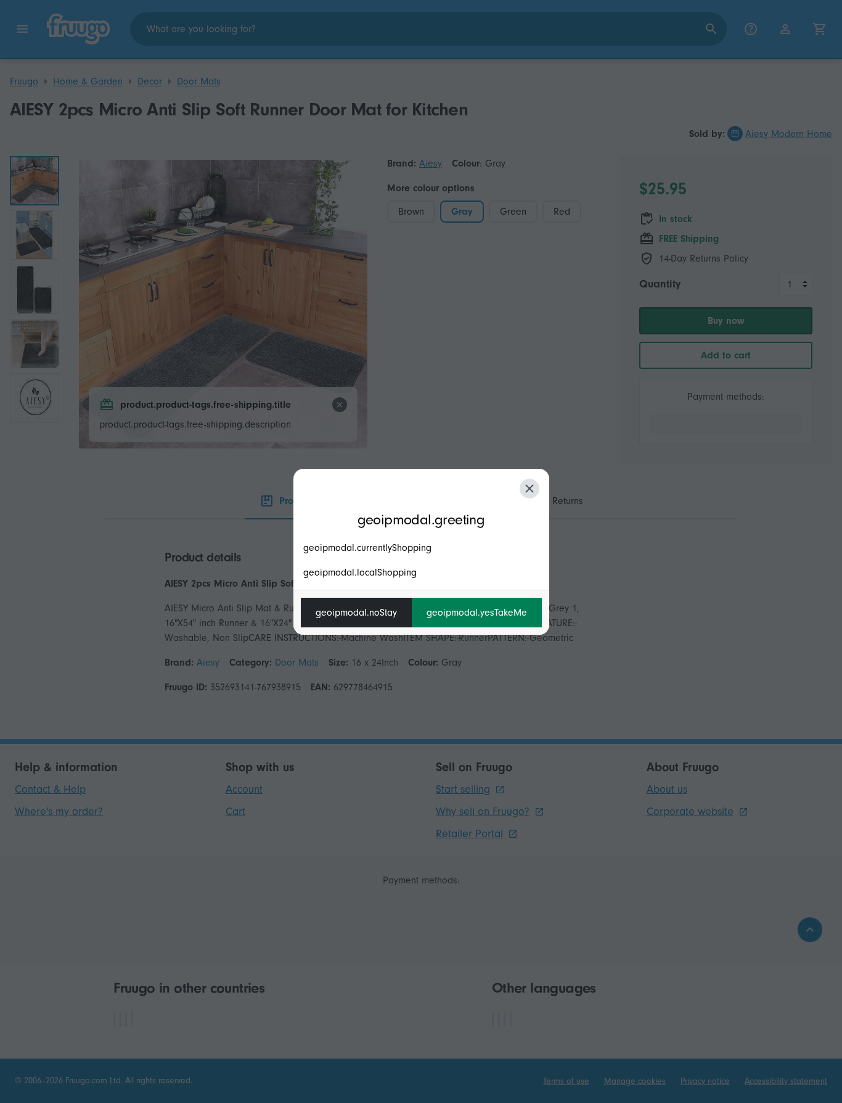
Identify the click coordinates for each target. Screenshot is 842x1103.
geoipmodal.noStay (356, 612)
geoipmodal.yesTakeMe (477, 612)
